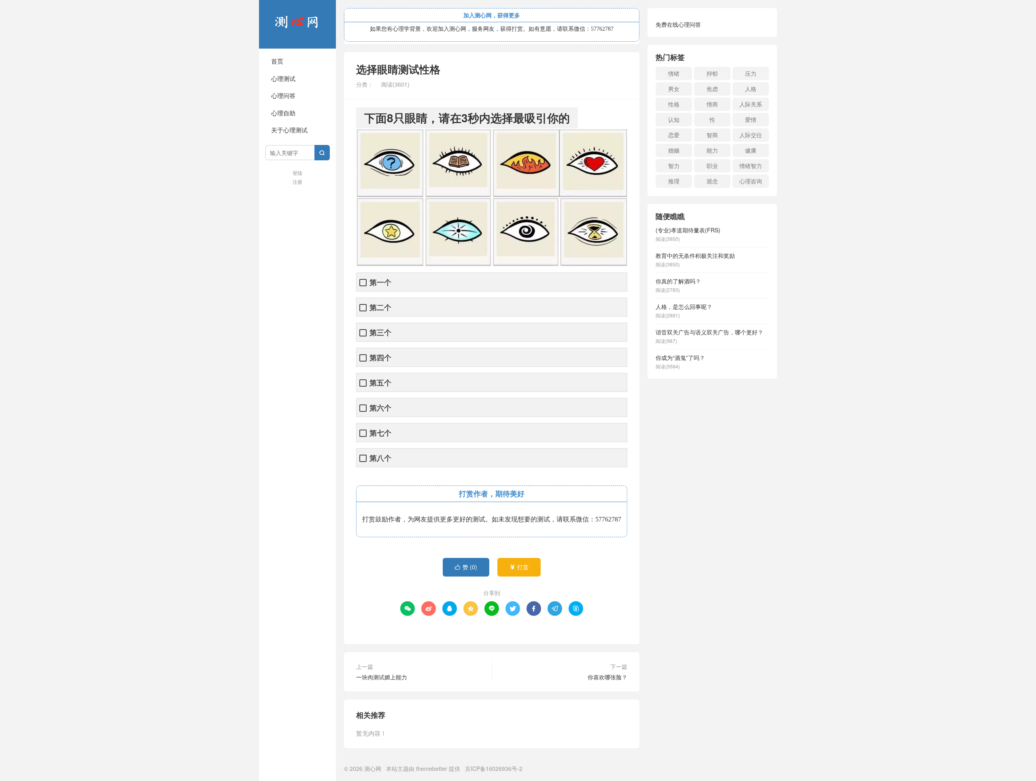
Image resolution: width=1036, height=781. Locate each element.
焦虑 (712, 89)
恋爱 (673, 135)
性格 (673, 104)
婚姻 (673, 150)
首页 (277, 61)
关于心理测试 (289, 130)
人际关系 (750, 104)
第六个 (380, 408)
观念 (712, 181)
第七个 (380, 433)
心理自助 (283, 113)
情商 (712, 104)
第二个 (380, 307)
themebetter (431, 768)
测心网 (297, 24)
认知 (673, 119)
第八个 (380, 458)
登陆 (297, 172)
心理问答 (283, 95)
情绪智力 (750, 166)
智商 (712, 135)
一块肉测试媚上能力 (381, 677)
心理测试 (283, 78)
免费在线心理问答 (678, 24)
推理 (673, 181)
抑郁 (712, 73)
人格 (750, 89)
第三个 (380, 332)
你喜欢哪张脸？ (607, 677)
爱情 (750, 119)
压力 (750, 73)
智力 (673, 166)
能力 (712, 150)
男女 (673, 89)
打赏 (519, 567)
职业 (712, 166)
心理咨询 (750, 181)
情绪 (673, 73)
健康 (750, 150)
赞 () (466, 567)
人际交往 (750, 135)
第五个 (380, 383)
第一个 (380, 282)
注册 (297, 181)
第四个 (380, 358)
